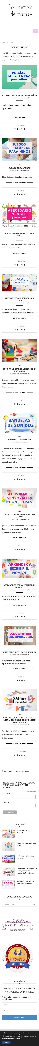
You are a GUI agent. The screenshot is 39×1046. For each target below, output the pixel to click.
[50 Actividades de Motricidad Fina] (8, 834)
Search (35, 31)
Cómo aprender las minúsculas (19, 652)
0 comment (21, 125)
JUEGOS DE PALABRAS (19, 168)
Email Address (8, 794)
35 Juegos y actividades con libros (25, 857)
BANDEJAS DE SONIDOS (19, 439)
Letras (19, 92)
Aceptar (6, 1042)
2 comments (21, 261)
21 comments (22, 751)
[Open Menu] (2, 31)
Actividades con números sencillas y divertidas (26, 882)
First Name (6, 802)
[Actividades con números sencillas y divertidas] (8, 884)
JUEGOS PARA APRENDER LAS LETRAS (19, 299)
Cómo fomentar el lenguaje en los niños (19, 370)
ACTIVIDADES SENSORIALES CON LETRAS (19, 515)
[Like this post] (14, 129)
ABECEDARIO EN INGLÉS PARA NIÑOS (19, 234)
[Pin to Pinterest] (22, 129)
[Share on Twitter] (19, 129)
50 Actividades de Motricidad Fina (23, 832)
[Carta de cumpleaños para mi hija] (8, 846)
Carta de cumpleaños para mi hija (26, 844)
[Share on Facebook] (17, 129)
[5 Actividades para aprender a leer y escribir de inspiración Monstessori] (8, 871)
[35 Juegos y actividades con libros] (8, 859)
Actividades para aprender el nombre (19, 586)
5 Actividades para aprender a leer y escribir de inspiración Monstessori (19, 720)
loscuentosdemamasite (22, 98)
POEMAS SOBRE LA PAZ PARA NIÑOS (19, 95)
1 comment (21, 400)
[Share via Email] (24, 129)
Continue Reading (19, 182)
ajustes (18, 1039)
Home (3, 42)
